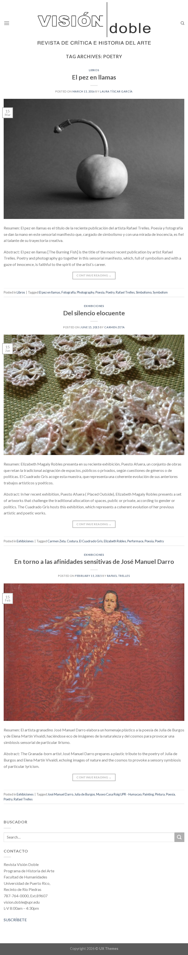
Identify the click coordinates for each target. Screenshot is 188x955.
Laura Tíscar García (116, 91)
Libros (94, 70)
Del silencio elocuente (94, 313)
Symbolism (160, 292)
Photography (85, 292)
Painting (148, 794)
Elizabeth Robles (115, 541)
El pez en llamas (94, 77)
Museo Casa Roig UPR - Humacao (118, 794)
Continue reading (94, 275)
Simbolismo (144, 292)
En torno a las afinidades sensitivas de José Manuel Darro (94, 561)
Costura (72, 541)
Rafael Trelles (125, 292)
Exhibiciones (94, 305)
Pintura (160, 794)
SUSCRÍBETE (15, 919)
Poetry (110, 292)
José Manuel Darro (60, 794)
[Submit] (179, 837)
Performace (135, 541)
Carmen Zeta (114, 327)
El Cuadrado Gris (91, 541)
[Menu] (7, 23)
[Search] (182, 23)
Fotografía (68, 292)
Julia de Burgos (84, 794)
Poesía (100, 292)
